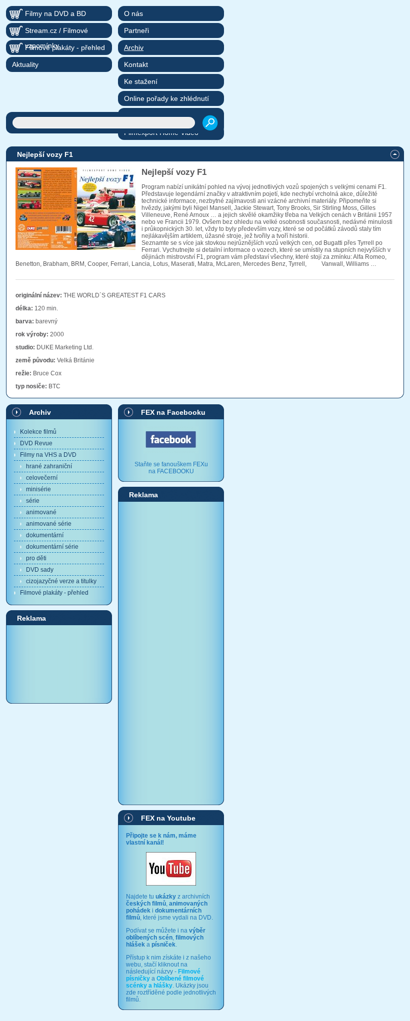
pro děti (36, 558)
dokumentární (45, 535)
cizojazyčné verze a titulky (61, 581)
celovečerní (42, 477)
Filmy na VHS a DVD (48, 454)
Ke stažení (141, 81)
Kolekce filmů (38, 431)
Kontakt (136, 64)
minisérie (38, 489)
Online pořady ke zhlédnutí (166, 98)
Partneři (136, 30)
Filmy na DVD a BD (55, 13)
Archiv (40, 412)
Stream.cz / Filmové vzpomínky (56, 32)
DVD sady (40, 569)
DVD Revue (36, 443)
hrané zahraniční (49, 466)
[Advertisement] (59, 663)
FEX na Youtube (168, 818)
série (33, 500)
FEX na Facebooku (173, 412)
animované (41, 512)
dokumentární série (52, 546)
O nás (133, 13)
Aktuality (25, 64)
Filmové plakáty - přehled (54, 592)
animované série (49, 523)
